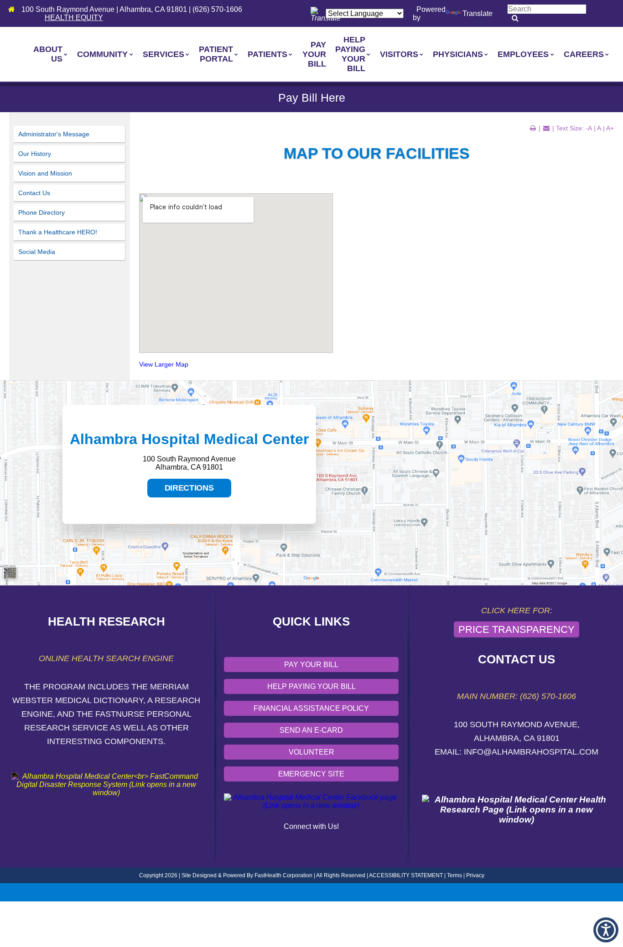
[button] (605, 929)
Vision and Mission (45, 173)
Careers (584, 54)
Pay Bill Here (311, 97)
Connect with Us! (311, 826)
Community (102, 54)
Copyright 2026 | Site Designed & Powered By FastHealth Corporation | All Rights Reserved (252, 875)
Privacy (475, 875)
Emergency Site (311, 774)
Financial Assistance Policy (311, 708)
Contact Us (34, 193)
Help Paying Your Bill (350, 54)
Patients (267, 54)
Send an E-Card (311, 730)
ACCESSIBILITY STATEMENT (406, 875)
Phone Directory (41, 212)
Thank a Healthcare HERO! (57, 232)
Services (163, 54)
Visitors (399, 54)
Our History (34, 153)
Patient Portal (216, 54)
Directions (180, 490)
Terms (454, 875)
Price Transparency (516, 629)
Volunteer (311, 752)
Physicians (458, 54)
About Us (47, 54)
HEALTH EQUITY (74, 17)
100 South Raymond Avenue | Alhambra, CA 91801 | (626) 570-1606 (131, 9)
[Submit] (515, 18)
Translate (477, 13)
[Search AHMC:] (547, 9)
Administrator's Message (53, 134)
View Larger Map (163, 364)
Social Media (36, 251)
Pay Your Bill (314, 54)
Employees (523, 54)
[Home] (14, 9)
